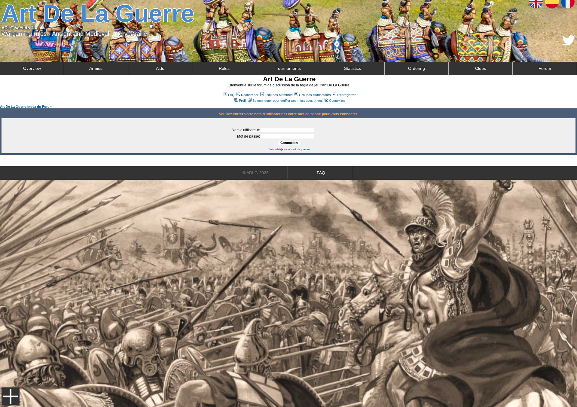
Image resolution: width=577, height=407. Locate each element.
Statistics (352, 68)
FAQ (231, 95)
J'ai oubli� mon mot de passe (289, 149)
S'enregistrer (346, 95)
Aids (160, 68)
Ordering (416, 68)
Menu (11, 396)
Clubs (480, 68)
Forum (545, 68)
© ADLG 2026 (256, 172)
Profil (242, 100)
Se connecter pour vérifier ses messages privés (287, 100)
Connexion (337, 100)
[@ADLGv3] (568, 43)
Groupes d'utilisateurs (315, 95)
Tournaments (288, 68)
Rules (224, 68)
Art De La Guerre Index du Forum (26, 106)
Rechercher (249, 95)
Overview (32, 68)
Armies (95, 68)
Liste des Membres (279, 95)
